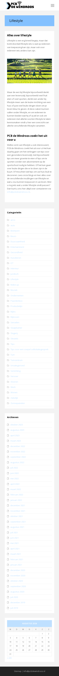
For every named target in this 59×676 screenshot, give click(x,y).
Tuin (13, 354)
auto (13, 225)
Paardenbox (16, 300)
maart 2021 (15, 554)
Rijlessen (15, 317)
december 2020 (17, 570)
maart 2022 (15, 489)
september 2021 (18, 521)
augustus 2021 (17, 527)
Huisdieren (16, 257)
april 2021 (15, 548)
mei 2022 (14, 478)
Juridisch (15, 273)
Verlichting (15, 371)
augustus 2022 (17, 462)
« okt (9, 657)
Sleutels (14, 338)
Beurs (13, 236)
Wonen (14, 392)
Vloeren (14, 381)
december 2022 (17, 446)
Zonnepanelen (18, 403)
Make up (15, 284)
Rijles (13, 311)
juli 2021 (14, 532)
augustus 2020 (17, 591)
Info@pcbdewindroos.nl (34, 671)
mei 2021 (14, 543)
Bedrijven (15, 230)
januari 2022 (16, 500)
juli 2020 (14, 597)
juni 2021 (14, 537)
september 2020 (18, 586)
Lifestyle (15, 279)
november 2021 (17, 510)
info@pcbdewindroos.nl (18, 191)
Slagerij (14, 333)
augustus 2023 (17, 430)
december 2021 (17, 505)
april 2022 (15, 484)
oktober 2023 (16, 424)
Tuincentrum (16, 360)
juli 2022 (14, 467)
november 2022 (17, 451)
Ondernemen (17, 295)
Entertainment (17, 247)
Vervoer (14, 376)
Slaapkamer (16, 327)
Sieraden (15, 322)
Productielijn (16, 306)
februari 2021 (16, 559)
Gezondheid (16, 252)
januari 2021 (16, 564)
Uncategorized (18, 365)
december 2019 (17, 602)
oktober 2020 (16, 580)
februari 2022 (16, 494)
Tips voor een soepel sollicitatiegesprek (29, 349)
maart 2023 (15, 440)
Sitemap (17, 671)
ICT (12, 263)
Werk (13, 387)
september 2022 (18, 456)
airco (13, 219)
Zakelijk (14, 397)
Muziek (14, 290)
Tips (12, 344)
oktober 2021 (16, 516)
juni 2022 (14, 473)
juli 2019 (14, 608)
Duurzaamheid (18, 241)
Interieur (15, 268)
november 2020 (17, 575)
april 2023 (15, 435)
